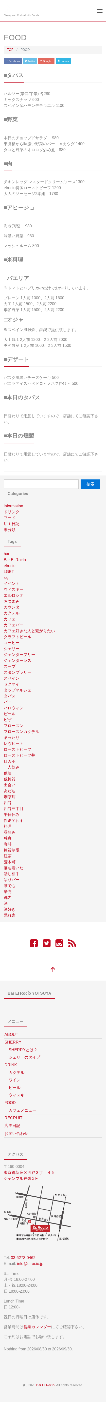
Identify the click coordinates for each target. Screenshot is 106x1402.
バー (8, 702)
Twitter (31, 61)
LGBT (9, 572)
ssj (6, 577)
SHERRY (12, 1042)
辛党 (8, 891)
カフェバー (13, 625)
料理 (8, 826)
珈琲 (8, 844)
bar (6, 554)
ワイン (14, 1080)
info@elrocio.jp (30, 1264)
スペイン (11, 678)
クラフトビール (17, 637)
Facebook (14, 61)
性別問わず (13, 820)
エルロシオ (13, 595)
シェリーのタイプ (24, 1057)
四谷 (8, 803)
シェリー (11, 649)
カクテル (11, 613)
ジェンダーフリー (19, 654)
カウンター (13, 607)
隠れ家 (10, 915)
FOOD (10, 1103)
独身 (8, 838)
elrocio (10, 566)
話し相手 (11, 874)
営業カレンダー (37, 1327)
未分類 (10, 530)
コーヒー (11, 643)
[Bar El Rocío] (8, 8)
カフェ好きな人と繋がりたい (29, 631)
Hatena (64, 61)
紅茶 (8, 856)
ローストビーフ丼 (19, 755)
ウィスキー (13, 589)
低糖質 (10, 779)
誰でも (10, 886)
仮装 (8, 773)
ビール (10, 714)
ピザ (8, 720)
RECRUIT (13, 1118)
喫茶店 (10, 797)
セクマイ (11, 684)
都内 (8, 897)
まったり (11, 737)
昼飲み (10, 832)
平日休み (11, 814)
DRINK (10, 1065)
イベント (11, 583)
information (13, 506)
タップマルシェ (17, 690)
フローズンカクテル (21, 732)
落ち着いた (13, 868)
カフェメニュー (22, 1110)
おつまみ (11, 601)
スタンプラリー (17, 672)
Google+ (47, 61)
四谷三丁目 (13, 809)
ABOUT (11, 1034)
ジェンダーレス (17, 660)
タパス (10, 696)
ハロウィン (13, 708)
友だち (10, 791)
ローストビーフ (17, 749)
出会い (10, 785)
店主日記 (11, 524)
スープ (10, 666)
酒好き (10, 909)
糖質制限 (11, 850)
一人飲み (11, 767)
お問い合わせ (16, 1133)
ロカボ (10, 761)
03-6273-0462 (23, 1258)
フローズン (13, 726)
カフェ (10, 619)
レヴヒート (13, 743)
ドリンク (11, 512)
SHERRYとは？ (23, 1050)
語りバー (11, 880)
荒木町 (10, 862)
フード (10, 518)
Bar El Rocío (15, 560)
